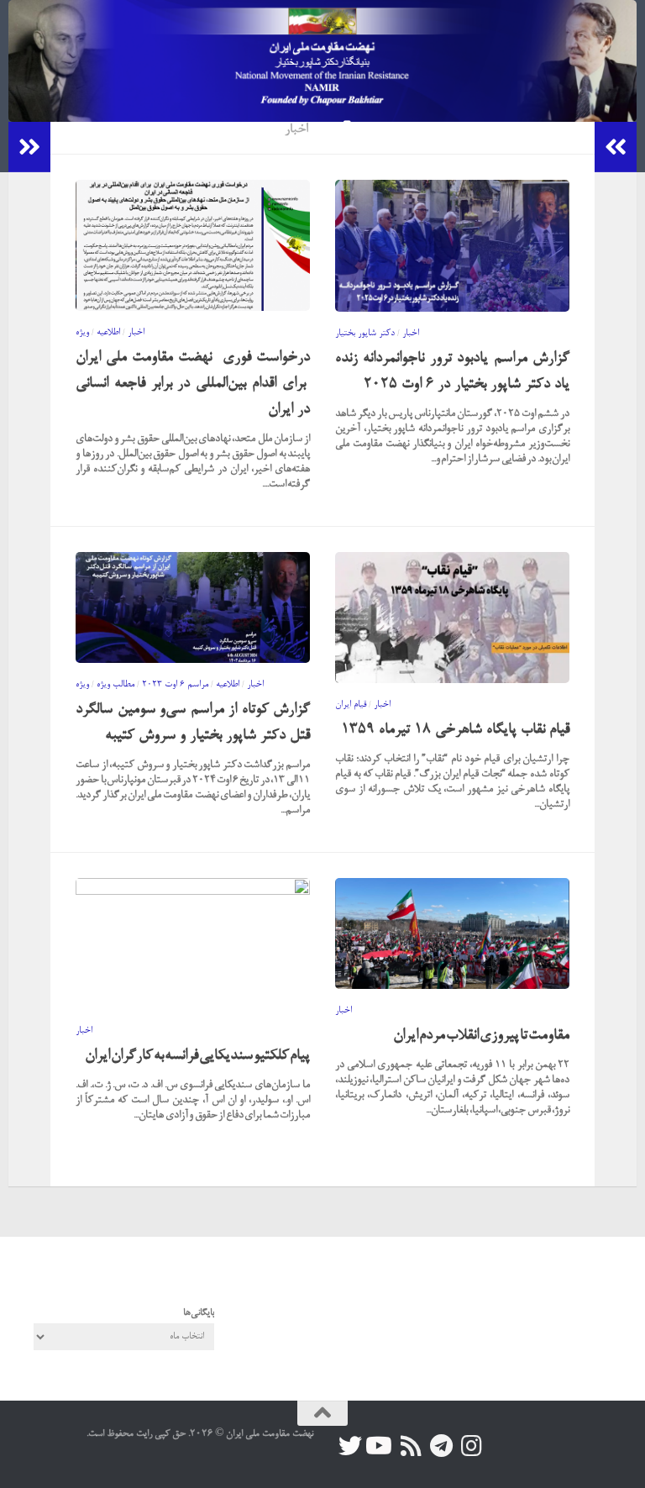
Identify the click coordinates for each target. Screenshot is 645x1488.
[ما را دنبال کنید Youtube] (380, 1446)
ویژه (82, 333)
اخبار (136, 333)
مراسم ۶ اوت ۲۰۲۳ (175, 685)
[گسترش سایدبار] (29, 147)
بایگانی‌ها (198, 1313)
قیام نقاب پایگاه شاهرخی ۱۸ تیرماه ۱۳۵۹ (455, 730)
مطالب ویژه (115, 685)
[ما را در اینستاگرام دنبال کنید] (471, 1446)
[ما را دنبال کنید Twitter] (350, 1446)
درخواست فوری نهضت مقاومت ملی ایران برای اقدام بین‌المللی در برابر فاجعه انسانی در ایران (193, 383)
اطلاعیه (108, 333)
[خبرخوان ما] (410, 1446)
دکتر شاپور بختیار (365, 333)
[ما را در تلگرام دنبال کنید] (441, 1446)
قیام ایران (350, 705)
